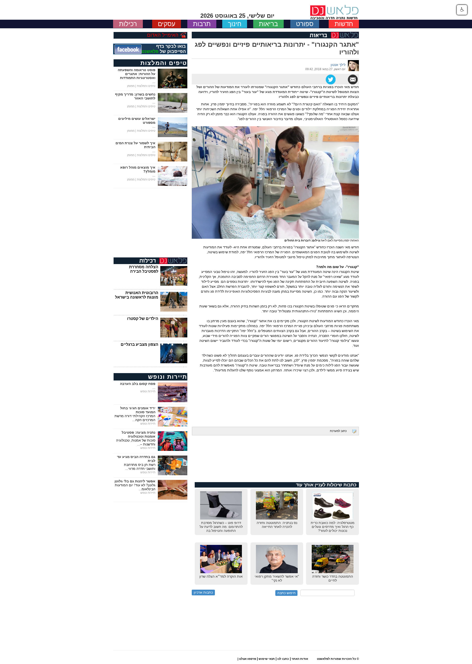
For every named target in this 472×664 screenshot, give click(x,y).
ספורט (304, 24)
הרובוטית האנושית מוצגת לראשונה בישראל (136, 295)
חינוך (234, 24)
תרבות (202, 24)
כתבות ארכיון (203, 592)
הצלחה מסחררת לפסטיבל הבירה (143, 269)
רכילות (128, 24)
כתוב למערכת (338, 431)
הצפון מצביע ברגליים (139, 344)
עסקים (166, 24)
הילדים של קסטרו (142, 318)
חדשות (344, 24)
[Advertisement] (275, 396)
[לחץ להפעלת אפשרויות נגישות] (462, 10)
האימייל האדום (162, 35)
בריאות (268, 24)
